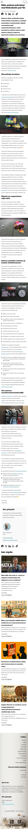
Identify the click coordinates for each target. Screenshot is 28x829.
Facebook (23, 770)
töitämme (23, 749)
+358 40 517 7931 (8, 538)
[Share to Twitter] (6, 14)
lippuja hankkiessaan (13, 112)
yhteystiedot (22, 753)
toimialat (23, 747)
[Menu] (1, 2)
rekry (24, 760)
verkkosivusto (5, 347)
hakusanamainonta (21, 471)
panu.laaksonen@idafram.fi (10, 540)
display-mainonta (18, 473)
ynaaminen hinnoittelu (8, 97)
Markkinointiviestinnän (7, 396)
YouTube (23, 777)
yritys (24, 742)
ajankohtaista (22, 751)
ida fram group (21, 758)
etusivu (24, 740)
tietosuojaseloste (20, 762)
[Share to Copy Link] (17, 14)
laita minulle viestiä (15, 492)
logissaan (4, 190)
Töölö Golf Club (12, 70)
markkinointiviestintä (7, 387)
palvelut (23, 744)
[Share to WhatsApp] (13, 14)
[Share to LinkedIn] (9, 14)
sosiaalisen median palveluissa (11, 486)
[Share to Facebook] (2, 14)
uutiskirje (23, 756)
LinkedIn (23, 775)
